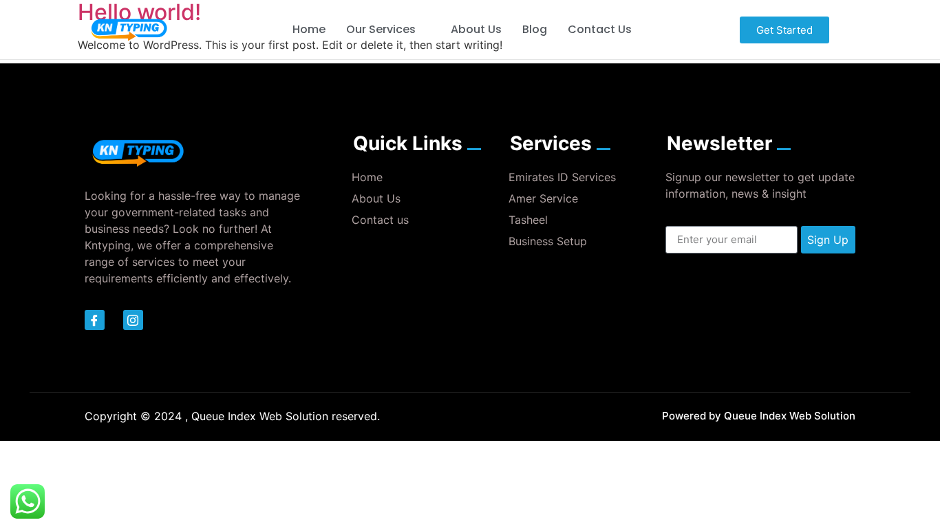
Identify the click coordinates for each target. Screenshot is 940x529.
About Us (476, 29)
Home (308, 29)
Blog (534, 29)
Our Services (381, 29)
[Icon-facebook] (95, 320)
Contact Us (600, 29)
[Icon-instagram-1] (133, 320)
